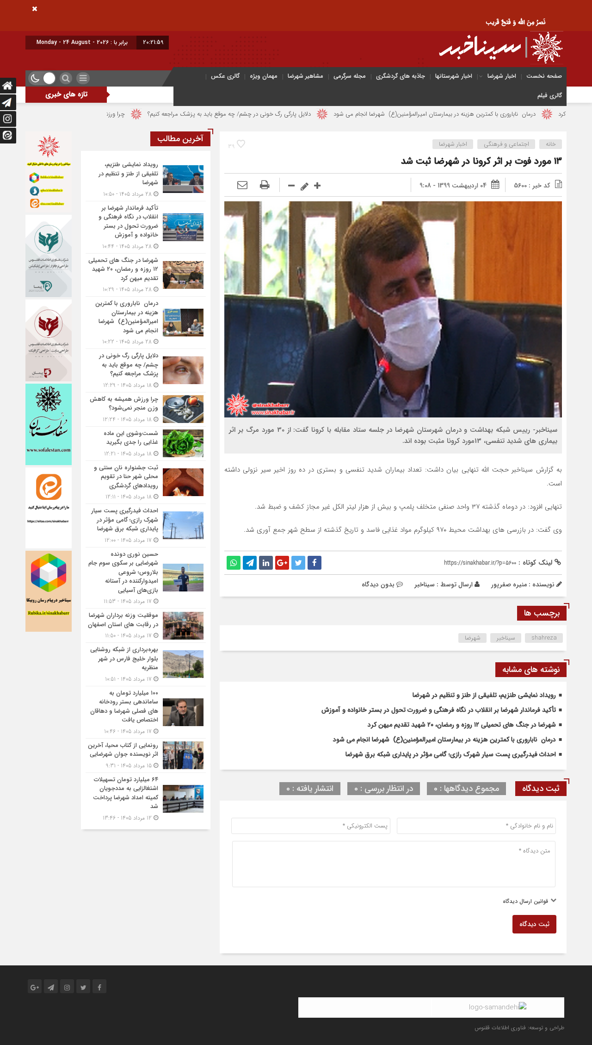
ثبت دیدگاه (534, 924)
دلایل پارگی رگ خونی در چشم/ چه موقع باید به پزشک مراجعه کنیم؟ (280, 114)
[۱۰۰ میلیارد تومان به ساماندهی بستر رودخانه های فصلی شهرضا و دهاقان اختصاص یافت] (146, 712)
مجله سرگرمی (349, 76)
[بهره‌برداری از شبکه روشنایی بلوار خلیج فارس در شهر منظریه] (146, 664)
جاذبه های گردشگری (400, 76)
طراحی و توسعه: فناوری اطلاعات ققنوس (519, 1027)
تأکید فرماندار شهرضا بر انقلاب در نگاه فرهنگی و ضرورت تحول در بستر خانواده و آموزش (438, 710)
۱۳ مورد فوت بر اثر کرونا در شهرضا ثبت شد (481, 161)
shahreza (544, 638)
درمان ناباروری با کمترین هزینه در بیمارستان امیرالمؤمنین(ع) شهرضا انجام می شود (485, 114)
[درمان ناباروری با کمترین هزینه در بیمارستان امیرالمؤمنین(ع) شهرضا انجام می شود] (146, 322)
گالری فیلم (549, 95)
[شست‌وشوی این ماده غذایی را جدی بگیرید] (146, 443)
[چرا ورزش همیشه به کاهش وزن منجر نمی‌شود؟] (146, 409)
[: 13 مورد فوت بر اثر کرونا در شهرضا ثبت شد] (242, 185)
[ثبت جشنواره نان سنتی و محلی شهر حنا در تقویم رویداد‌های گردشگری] (146, 482)
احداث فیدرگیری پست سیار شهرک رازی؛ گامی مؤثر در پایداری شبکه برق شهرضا (450, 754)
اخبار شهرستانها (453, 76)
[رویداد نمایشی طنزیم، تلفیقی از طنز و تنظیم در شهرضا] (146, 179)
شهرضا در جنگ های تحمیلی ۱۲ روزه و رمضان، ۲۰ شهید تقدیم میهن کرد (462, 725)
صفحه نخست (544, 76)
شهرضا (473, 638)
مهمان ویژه (264, 76)
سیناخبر (424, 584)
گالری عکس (225, 76)
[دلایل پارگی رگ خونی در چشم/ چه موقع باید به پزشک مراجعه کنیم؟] (146, 370)
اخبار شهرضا (501, 76)
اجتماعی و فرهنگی (506, 144)
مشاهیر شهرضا (305, 76)
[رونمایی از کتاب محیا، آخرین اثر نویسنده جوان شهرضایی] (146, 755)
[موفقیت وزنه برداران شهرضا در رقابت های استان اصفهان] (146, 625)
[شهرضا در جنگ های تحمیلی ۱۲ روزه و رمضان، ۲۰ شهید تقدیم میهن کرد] (146, 275)
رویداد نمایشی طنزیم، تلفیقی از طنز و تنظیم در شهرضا (484, 695)
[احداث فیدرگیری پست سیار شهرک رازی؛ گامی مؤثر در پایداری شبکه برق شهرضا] (146, 525)
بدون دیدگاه (378, 584)
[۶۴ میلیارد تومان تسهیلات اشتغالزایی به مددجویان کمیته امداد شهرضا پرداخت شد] (146, 797)
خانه (551, 144)
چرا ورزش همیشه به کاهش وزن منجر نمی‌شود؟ (118, 114)
